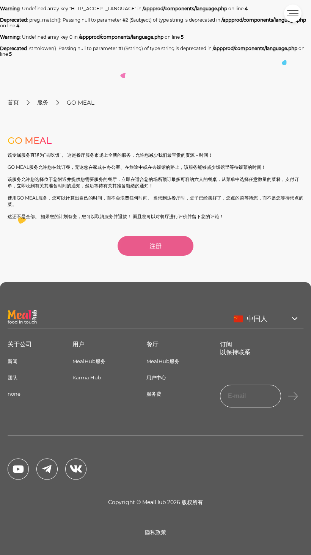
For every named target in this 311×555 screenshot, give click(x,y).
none (14, 394)
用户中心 (156, 377)
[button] (293, 13)
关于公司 (20, 344)
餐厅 (152, 344)
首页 (13, 102)
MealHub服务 (88, 361)
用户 (78, 344)
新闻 (12, 361)
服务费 (153, 394)
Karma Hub (86, 377)
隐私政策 (155, 532)
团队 (12, 377)
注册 (155, 246)
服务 (43, 102)
